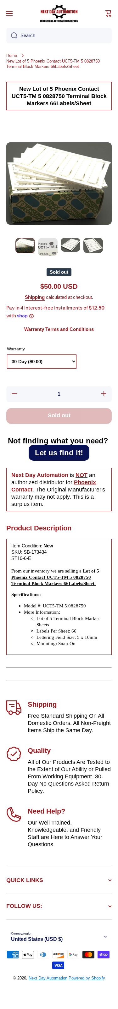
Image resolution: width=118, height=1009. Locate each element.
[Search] (11, 35)
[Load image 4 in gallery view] (93, 245)
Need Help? (46, 811)
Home (11, 55)
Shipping (35, 297)
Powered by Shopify (87, 978)
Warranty (16, 348)
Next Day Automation (48, 978)
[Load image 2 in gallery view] (48, 247)
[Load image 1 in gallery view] (25, 245)
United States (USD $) (37, 939)
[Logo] (59, 13)
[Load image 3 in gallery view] (70, 245)
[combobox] (59, 35)
